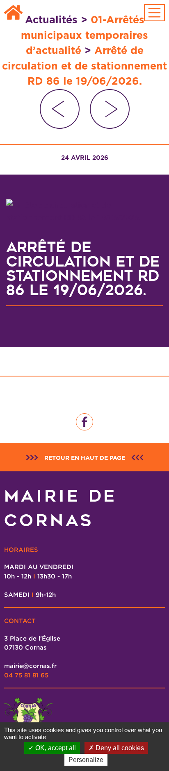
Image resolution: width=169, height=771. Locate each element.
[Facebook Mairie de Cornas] (84, 421)
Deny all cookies (119, 747)
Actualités (51, 19)
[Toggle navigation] (154, 12)
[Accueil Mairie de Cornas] (13, 13)
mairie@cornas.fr (30, 665)
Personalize (86, 759)
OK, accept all (55, 747)
